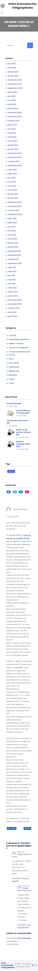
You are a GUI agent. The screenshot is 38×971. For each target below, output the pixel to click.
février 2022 (13, 243)
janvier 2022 (13, 247)
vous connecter (24, 938)
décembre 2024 (15, 112)
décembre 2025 (15, 80)
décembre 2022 (15, 202)
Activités (12, 335)
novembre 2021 (14, 255)
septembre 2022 (15, 214)
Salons (12, 379)
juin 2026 (12, 63)
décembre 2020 (15, 300)
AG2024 (11, 471)
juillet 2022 (12, 222)
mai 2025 (12, 100)
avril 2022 (12, 235)
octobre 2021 (13, 259)
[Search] (30, 45)
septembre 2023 (15, 165)
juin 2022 (11, 227)
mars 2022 (12, 239)
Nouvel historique (14, 403)
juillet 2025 (12, 92)
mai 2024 (12, 133)
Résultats (13, 375)
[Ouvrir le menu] (2, 13)
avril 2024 (12, 137)
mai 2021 (11, 279)
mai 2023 (12, 182)
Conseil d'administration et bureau (18, 353)
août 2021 (12, 267)
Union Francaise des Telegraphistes (22, 6)
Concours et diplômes (18, 347)
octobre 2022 (13, 210)
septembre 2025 (15, 88)
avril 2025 (12, 104)
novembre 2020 (14, 304)
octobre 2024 (13, 121)
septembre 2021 (15, 263)
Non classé (14, 363)
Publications (14, 367)
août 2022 (12, 218)
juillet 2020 (12, 316)
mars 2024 (12, 141)
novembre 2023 (14, 157)
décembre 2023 (15, 153)
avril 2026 (12, 68)
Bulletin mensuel (16, 343)
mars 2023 (12, 190)
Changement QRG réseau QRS (17, 421)
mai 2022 (12, 231)
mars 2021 (12, 288)
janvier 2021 (13, 296)
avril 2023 (12, 186)
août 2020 (12, 312)
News (11, 359)
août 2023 (12, 169)
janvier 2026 (13, 76)
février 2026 (13, 72)
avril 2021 (12, 283)
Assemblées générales (19, 339)
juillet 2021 (12, 271)
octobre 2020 (13, 308)
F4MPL (27, 967)
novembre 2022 (14, 206)
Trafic (11, 383)
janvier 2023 (13, 198)
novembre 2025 (15, 84)
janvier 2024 (13, 149)
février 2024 (13, 145)
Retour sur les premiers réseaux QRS (23, 432)
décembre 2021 (14, 251)
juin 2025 (12, 96)
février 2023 (13, 194)
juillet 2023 (12, 173)
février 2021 (12, 292)
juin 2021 (11, 275)
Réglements (14, 371)
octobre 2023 (13, 161)
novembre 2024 (15, 116)
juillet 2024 (12, 125)
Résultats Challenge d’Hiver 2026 (23, 444)
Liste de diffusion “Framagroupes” (23, 411)
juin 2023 (11, 178)
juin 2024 (12, 129)
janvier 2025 (13, 108)
